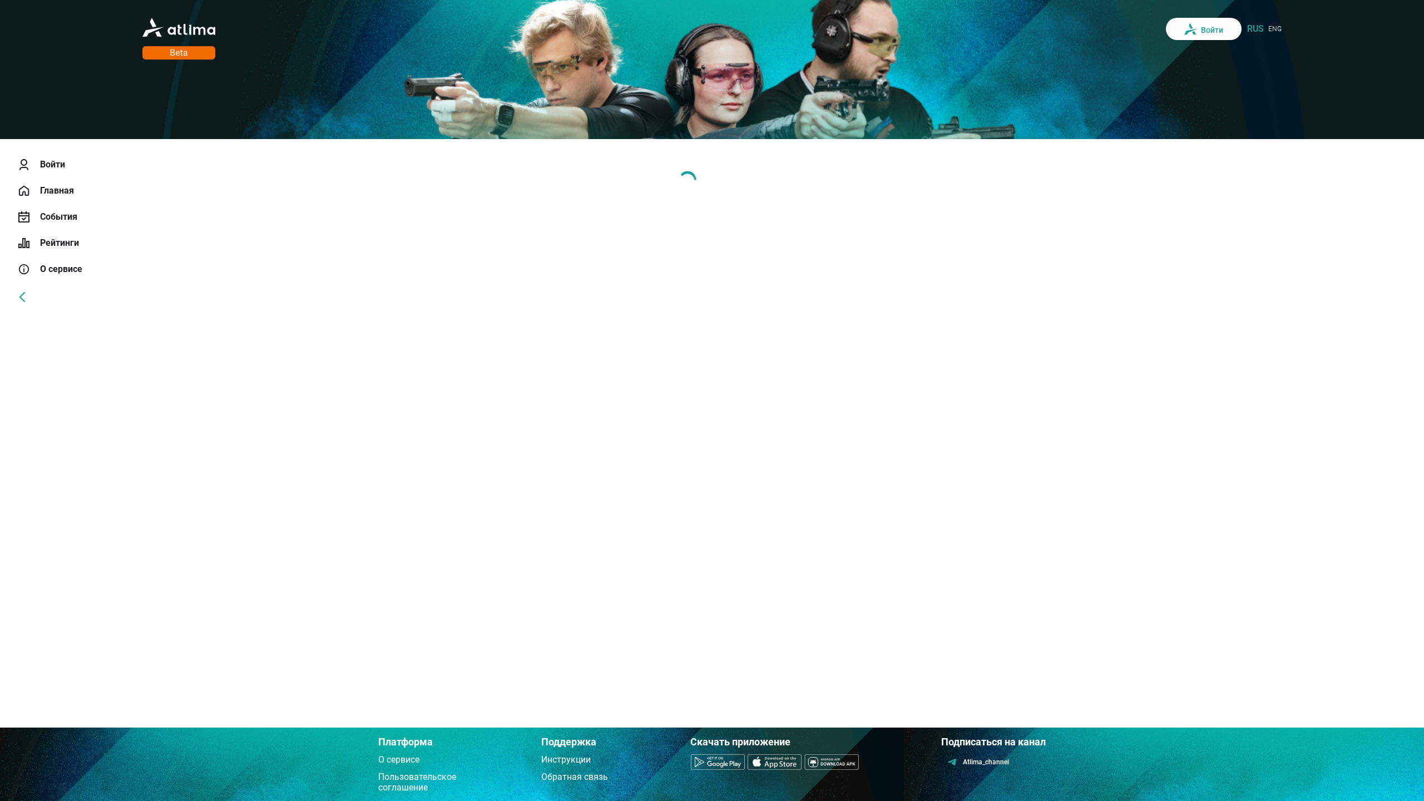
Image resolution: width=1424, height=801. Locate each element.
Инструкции (566, 759)
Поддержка (568, 742)
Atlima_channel (986, 762)
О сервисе (398, 759)
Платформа (405, 742)
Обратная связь (574, 777)
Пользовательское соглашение (417, 782)
